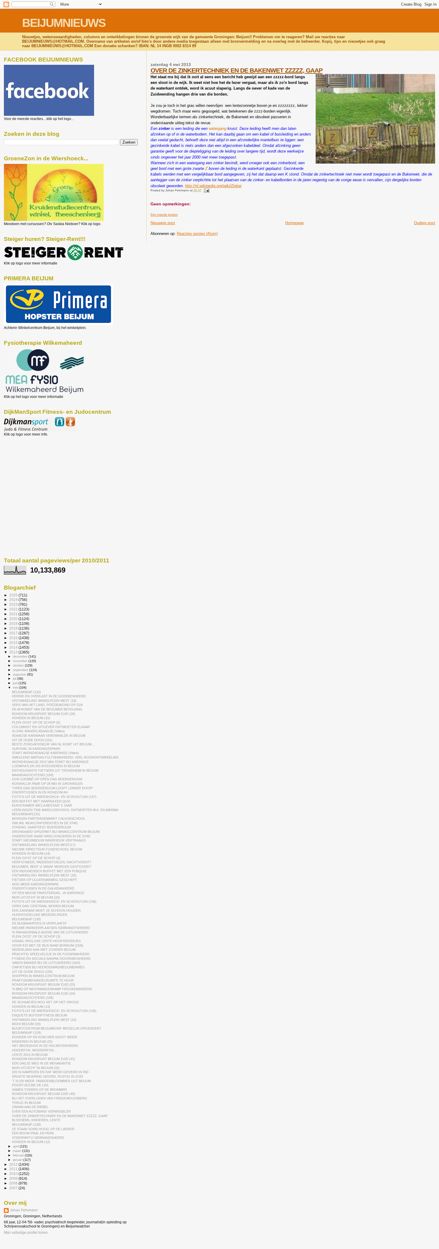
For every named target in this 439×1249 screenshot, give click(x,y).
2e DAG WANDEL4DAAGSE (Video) (38, 731)
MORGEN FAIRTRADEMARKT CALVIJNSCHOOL (48, 818)
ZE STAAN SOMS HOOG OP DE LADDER (43, 1129)
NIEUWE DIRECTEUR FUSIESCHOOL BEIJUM (47, 849)
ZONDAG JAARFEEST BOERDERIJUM (41, 827)
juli (15, 678)
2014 (14, 647)
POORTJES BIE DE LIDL (30, 1085)
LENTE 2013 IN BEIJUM (29, 1054)
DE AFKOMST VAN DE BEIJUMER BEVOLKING (47, 709)
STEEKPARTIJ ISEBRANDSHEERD (38, 1137)
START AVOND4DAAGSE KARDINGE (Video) (45, 753)
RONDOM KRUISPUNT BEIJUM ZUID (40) (43, 1094)
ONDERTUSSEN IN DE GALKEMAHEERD (43, 888)
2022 (14, 609)
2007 (14, 1188)
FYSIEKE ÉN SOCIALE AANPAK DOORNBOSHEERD (51, 958)
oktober (19, 665)
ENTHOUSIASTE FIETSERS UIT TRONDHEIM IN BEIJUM (55, 770)
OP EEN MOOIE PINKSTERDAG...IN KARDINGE (48, 893)
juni (16, 683)
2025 (14, 595)
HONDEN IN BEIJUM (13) (31, 1006)
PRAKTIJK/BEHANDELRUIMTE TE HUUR (43, 980)
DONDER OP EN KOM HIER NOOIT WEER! (44, 1037)
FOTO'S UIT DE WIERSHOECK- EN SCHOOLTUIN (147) (54, 797)
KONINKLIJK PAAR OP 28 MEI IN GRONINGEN (47, 783)
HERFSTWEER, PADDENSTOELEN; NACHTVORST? (51, 862)
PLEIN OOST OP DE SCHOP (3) (36, 936)
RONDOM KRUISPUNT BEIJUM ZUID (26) (43, 714)
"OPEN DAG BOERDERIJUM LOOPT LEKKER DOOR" (52, 788)
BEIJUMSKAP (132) (26, 692)
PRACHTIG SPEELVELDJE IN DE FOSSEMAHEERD (51, 954)
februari (19, 1155)
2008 (14, 1183)
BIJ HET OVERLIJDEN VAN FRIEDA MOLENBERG (49, 1098)
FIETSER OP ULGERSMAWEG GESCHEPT (44, 880)
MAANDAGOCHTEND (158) (32, 997)
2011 (14, 1169)
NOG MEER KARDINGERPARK (35, 884)
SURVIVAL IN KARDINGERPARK (36, 748)
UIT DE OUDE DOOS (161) (32, 740)
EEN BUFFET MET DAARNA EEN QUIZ (41, 801)
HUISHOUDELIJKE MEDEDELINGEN (39, 914)
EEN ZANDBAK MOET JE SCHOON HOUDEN (46, 910)
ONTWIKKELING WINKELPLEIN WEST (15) (44, 1020)
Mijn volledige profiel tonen (26, 1232)
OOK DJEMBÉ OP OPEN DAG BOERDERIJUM (47, 779)
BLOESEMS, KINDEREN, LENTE (36, 1120)
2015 (14, 643)
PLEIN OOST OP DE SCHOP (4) (36, 858)
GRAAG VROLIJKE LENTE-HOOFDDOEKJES (46, 941)
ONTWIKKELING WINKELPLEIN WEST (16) (44, 875)
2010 (14, 1174)
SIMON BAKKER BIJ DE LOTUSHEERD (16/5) (46, 963)
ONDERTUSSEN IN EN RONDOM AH (40, 792)
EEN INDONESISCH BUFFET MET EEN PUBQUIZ (49, 871)
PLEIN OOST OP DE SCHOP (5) (36, 722)
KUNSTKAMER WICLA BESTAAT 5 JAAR (42, 805)
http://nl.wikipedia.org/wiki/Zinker (213, 186)
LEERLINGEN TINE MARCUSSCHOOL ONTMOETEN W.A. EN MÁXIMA (65, 810)
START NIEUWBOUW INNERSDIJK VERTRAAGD (49, 840)
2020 (14, 619)
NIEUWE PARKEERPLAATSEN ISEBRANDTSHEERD (51, 928)
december (20, 656)
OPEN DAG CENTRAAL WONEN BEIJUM (43, 906)
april (16, 1146)
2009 (14, 1178)
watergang (217, 128)
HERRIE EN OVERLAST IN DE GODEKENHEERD (49, 696)
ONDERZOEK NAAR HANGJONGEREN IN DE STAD (51, 836)
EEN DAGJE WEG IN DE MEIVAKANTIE (41, 1063)
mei (16, 687)
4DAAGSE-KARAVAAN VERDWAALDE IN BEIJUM (48, 735)
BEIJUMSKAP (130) (26, 919)
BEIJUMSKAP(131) (26, 814)
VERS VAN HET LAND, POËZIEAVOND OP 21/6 (47, 705)
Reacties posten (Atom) (197, 233)
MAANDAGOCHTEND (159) (32, 775)
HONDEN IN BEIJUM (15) (31, 718)
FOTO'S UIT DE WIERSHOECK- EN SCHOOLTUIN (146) (54, 901)
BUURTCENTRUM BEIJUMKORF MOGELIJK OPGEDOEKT (56, 1028)
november (20, 661)
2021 (14, 614)
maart (17, 1151)
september (21, 670)
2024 (14, 600)
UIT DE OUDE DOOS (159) (32, 971)
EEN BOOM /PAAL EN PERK (33, 1133)
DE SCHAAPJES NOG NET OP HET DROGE (45, 1002)
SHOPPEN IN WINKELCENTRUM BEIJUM (43, 976)
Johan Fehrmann (24, 1210)
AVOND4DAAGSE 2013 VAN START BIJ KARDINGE (50, 762)
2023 (14, 604)
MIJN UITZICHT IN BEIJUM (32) (36, 1068)
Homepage (294, 223)
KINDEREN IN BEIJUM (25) (32, 1041)
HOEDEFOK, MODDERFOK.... (34, 1050)
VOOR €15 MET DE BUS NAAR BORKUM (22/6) (47, 945)
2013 (14, 652)
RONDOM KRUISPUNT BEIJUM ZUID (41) (43, 1059)
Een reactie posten (164, 214)
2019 (14, 623)
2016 (14, 638)
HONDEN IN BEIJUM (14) (31, 853)
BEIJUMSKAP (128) (26, 1124)
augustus (20, 674)
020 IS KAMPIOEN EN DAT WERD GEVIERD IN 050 (50, 1072)
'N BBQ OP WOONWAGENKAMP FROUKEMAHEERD (52, 989)
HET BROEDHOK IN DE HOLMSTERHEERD (45, 1046)
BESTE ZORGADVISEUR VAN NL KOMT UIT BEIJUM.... (53, 744)
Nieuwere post (163, 223)
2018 (14, 628)
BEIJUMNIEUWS (63, 22)
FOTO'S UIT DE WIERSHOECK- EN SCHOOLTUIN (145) (54, 1011)
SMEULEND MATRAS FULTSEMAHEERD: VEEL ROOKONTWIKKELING (65, 757)
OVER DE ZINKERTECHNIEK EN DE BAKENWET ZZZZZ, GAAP (237, 70)
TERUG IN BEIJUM (26, 1103)
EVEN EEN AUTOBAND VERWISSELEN (41, 1111)
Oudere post (424, 223)
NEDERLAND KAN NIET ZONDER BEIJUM (44, 949)
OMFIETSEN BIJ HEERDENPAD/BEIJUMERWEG (48, 967)
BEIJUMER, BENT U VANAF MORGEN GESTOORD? (51, 866)
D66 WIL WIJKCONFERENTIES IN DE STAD (45, 823)
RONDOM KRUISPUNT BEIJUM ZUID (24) (43, 993)
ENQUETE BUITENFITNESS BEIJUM (39, 1015)
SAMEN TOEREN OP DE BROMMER (39, 1089)
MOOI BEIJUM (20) (26, 1024)
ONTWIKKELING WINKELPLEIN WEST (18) (44, 700)
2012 (14, 1164)
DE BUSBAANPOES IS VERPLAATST (39, 923)
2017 (14, 633)
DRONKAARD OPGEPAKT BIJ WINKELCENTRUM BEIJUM (55, 831)
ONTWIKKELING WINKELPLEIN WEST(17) (44, 845)
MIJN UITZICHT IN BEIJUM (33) (36, 897)
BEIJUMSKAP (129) (26, 1032)
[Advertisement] (31, 468)
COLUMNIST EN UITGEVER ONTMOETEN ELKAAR (51, 727)
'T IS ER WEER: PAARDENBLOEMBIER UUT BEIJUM (51, 1081)
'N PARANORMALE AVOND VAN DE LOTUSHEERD (50, 932)
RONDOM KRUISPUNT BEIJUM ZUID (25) (43, 984)
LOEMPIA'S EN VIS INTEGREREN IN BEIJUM (46, 766)
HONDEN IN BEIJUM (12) (31, 1142)
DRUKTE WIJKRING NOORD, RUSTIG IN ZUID (47, 1076)
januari (18, 1160)
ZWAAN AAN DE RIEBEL (30, 1107)
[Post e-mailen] (205, 190)
